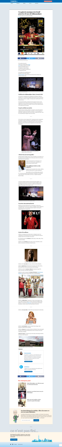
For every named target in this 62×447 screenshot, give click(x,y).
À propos (15, 444)
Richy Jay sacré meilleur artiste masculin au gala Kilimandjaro (34, 400)
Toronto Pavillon (21, 74)
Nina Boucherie (27, 353)
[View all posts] (28, 361)
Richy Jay (29, 302)
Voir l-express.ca (14, 439)
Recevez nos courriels (48, 1)
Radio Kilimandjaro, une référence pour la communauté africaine (35, 384)
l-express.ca (26, 366)
